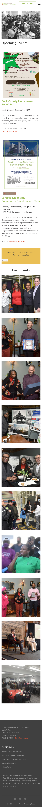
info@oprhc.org (21, 738)
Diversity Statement (8, 763)
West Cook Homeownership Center (14, 759)
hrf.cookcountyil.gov (10, 131)
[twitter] (20, 799)
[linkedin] (25, 799)
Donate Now (27, 4)
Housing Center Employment (12, 751)
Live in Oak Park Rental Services (13, 755)
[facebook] (15, 799)
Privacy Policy (7, 767)
